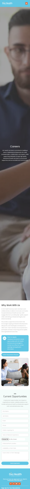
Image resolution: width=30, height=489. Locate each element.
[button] (26, 3)
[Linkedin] (16, 483)
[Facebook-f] (10, 483)
